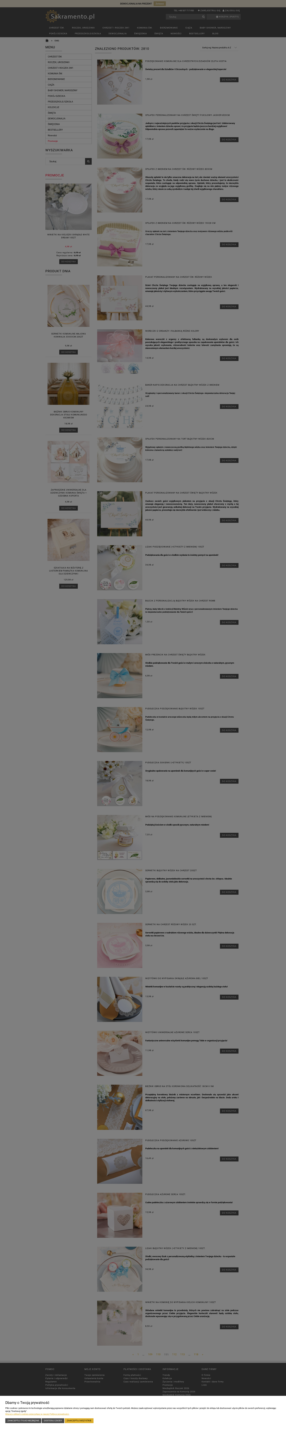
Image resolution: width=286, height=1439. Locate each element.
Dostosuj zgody (53, 1420)
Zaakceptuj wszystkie (79, 1420)
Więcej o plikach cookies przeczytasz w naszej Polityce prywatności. (37, 1414)
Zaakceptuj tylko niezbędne (23, 1420)
